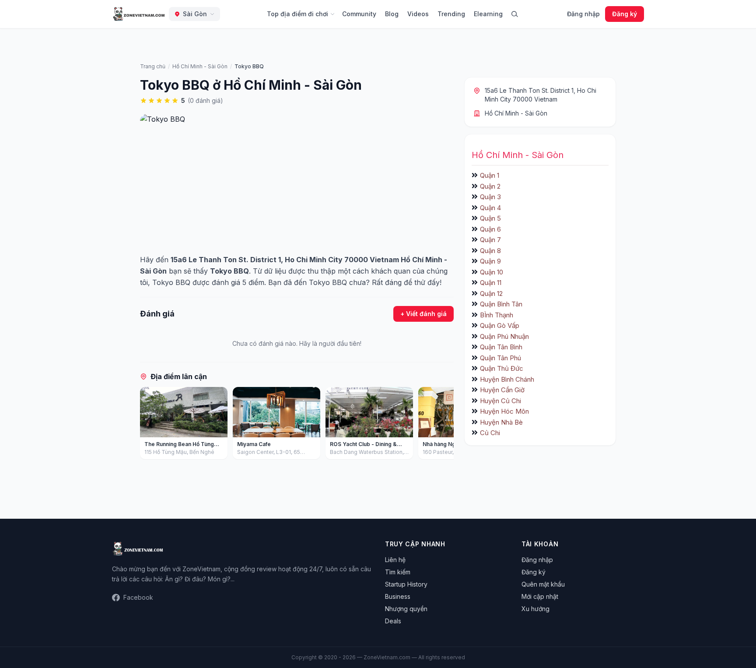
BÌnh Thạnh (496, 315)
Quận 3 (490, 197)
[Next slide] (444, 425)
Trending (451, 14)
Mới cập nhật (540, 596)
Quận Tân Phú (500, 358)
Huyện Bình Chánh (507, 379)
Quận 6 (490, 229)
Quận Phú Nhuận (504, 336)
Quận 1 (489, 175)
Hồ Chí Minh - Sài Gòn (516, 113)
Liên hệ (395, 559)
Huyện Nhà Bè (501, 422)
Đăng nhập (583, 14)
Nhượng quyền (406, 608)
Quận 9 (490, 261)
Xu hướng (536, 608)
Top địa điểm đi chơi (297, 14)
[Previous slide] (150, 425)
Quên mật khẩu (543, 584)
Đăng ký (624, 14)
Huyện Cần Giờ (502, 390)
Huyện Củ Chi (500, 401)
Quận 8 (490, 250)
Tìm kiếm (397, 572)
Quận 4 (490, 208)
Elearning (488, 14)
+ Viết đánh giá (423, 313)
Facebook (138, 597)
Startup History (406, 584)
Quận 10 (491, 272)
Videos (418, 14)
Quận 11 (490, 282)
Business (397, 596)
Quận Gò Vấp (499, 325)
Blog (392, 14)
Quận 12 (491, 293)
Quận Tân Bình (501, 347)
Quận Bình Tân (501, 304)
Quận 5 (490, 218)
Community (359, 14)
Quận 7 (490, 240)
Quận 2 (490, 186)
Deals (393, 621)
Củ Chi (490, 433)
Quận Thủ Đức (501, 368)
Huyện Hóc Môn (504, 411)
